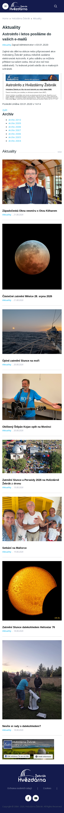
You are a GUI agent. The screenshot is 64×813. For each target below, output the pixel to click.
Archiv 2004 (15, 140)
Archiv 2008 (15, 126)
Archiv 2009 (15, 123)
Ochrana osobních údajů (19, 788)
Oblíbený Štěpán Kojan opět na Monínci (26, 426)
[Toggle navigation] (5, 6)
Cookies (47, 788)
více (60, 152)
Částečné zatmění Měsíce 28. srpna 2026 (27, 296)
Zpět (4, 109)
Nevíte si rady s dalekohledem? (21, 726)
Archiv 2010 (15, 119)
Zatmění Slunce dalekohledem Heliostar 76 (28, 627)
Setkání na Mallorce (14, 547)
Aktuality (37, 18)
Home (5, 18)
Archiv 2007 (15, 130)
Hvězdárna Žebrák (21, 18)
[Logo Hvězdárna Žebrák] (18, 6)
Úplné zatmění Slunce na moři (20, 360)
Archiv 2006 (15, 133)
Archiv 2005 (15, 137)
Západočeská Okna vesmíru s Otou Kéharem (29, 210)
